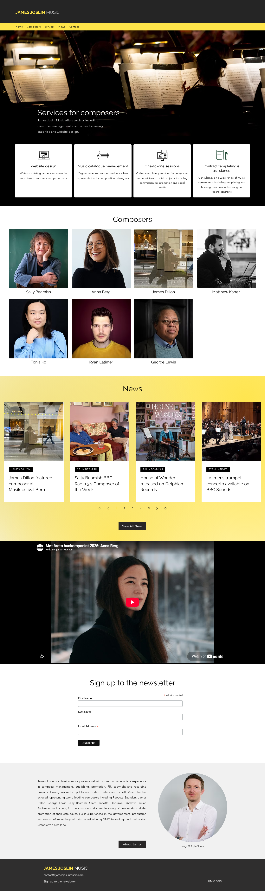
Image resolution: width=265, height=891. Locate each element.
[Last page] (165, 508)
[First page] (99, 508)
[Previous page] (108, 508)
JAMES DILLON (20, 469)
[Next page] (156, 508)
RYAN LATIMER (218, 469)
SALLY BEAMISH (87, 469)
